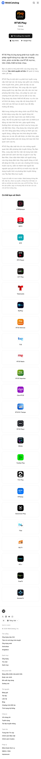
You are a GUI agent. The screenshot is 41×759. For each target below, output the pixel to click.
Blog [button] (3, 702)
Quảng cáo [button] (5, 683)
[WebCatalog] (3, 611)
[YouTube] (9, 616)
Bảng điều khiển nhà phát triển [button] (12, 674)
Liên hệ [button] (4, 699)
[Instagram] (12, 616)
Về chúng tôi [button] (6, 717)
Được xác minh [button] (7, 677)
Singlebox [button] (5, 649)
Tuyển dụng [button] (6, 720)
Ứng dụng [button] (5, 659)
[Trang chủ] (10, 2)
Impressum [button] (5, 754)
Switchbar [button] (5, 646)
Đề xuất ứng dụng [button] (8, 680)
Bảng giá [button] (5, 692)
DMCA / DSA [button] (6, 751)
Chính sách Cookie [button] (8, 739)
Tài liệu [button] (4, 695)
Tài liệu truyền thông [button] (9, 723)
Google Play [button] (27, 40)
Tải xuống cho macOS (21, 36)
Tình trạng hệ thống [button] (8, 708)
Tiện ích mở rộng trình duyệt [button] (11, 640)
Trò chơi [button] (4, 662)
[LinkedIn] (6, 616)
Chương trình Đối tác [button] (9, 705)
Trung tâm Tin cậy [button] (8, 732)
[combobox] (12, 620)
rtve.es (20, 26)
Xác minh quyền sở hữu (17, 71)
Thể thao (20, 29)
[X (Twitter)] (3, 616)
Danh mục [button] (5, 665)
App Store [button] (15, 40)
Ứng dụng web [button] (7, 643)
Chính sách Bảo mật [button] (8, 736)
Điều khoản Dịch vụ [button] (8, 748)
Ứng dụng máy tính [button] (8, 637)
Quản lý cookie (6, 625)
